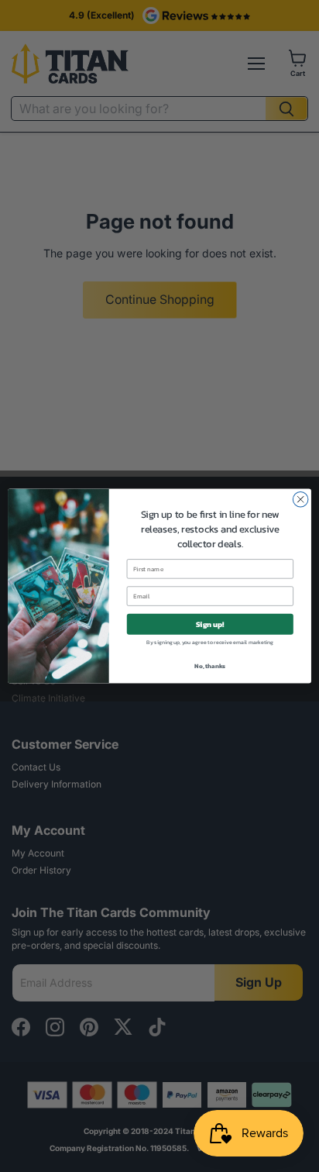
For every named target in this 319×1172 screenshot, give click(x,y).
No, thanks (209, 665)
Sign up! (210, 623)
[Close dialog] (300, 499)
